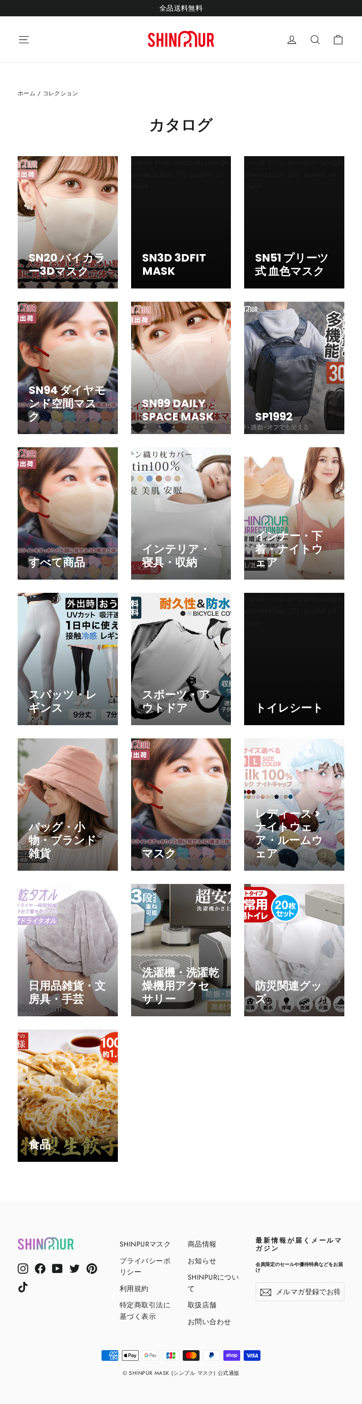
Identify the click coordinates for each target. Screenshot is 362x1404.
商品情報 (202, 1244)
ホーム (26, 93)
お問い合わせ (209, 1322)
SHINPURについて (213, 1282)
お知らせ (202, 1261)
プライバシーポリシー (145, 1266)
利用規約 (134, 1289)
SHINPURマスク (145, 1244)
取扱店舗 (202, 1305)
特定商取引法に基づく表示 (145, 1310)
